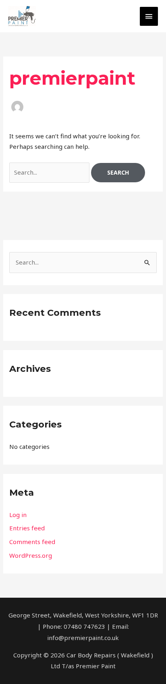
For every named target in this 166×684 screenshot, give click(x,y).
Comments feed (32, 542)
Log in (18, 515)
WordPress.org (30, 555)
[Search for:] (50, 172)
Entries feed (27, 528)
